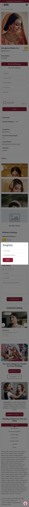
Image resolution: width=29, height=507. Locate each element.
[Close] (25, 245)
